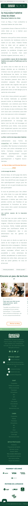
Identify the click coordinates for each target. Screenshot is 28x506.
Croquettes (14, 383)
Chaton (14, 399)
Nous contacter (15, 359)
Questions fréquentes (15, 374)
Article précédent (8, 269)
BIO (14, 394)
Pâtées (14, 418)
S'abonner (14, 444)
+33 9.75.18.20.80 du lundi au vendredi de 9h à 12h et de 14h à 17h (15, 364)
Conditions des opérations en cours (11, 503)
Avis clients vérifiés (14, 458)
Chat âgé (14, 406)
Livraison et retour (15, 369)
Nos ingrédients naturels (14, 456)
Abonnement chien (14, 436)
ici (21, 1)
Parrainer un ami (14, 449)
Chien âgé (14, 434)
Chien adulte (14, 432)
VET (14, 397)
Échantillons (14, 392)
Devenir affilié (14, 451)
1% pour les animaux (14, 460)
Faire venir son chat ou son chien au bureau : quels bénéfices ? (11, 303)
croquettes (5, 143)
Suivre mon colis (15, 372)
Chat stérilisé (14, 403)
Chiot (14, 430)
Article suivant (20, 269)
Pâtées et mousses (14, 385)
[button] (4, 6)
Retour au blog (15, 323)
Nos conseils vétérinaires (14, 454)
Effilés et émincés (14, 388)
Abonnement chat (14, 408)
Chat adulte (14, 401)
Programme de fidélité (14, 447)
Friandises (14, 390)
